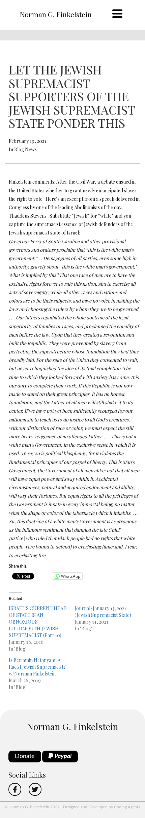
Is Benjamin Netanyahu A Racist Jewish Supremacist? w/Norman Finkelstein (37, 667)
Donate (25, 756)
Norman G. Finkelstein (56, 14)
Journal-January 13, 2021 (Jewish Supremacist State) (103, 611)
